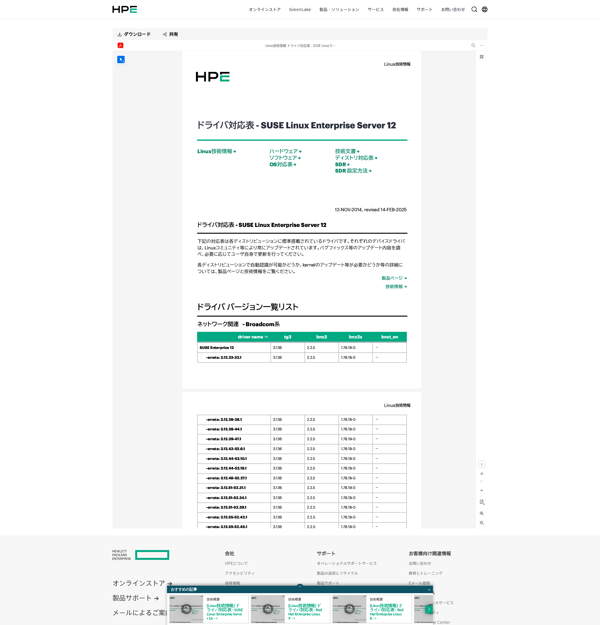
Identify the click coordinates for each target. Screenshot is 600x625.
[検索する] (474, 9)
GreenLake (300, 9)
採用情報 (232, 583)
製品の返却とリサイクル (337, 573)
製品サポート (132, 597)
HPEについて (236, 563)
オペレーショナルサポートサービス (347, 563)
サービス (376, 9)
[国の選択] (485, 9)
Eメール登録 (419, 583)
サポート (425, 9)
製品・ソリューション (339, 9)
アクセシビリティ (240, 573)
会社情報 (400, 9)
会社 (229, 553)
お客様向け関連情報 (430, 553)
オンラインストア (265, 9)
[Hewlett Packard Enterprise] (124, 9)
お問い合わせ (453, 9)
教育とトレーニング (425, 573)
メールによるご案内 (142, 612)
